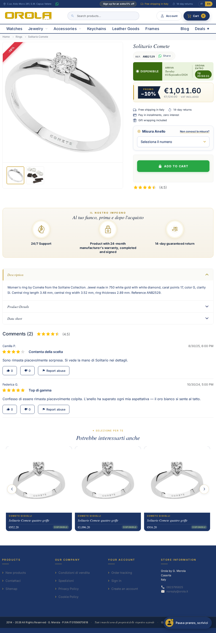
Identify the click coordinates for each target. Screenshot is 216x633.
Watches (14, 28)
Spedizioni (66, 580)
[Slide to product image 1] (15, 175)
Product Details (18, 306)
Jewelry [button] (35, 28)
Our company (67, 559)
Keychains (96, 28)
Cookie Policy (68, 597)
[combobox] (103, 16)
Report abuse (53, 370)
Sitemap (11, 588)
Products (11, 559)
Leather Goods (125, 28)
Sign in (116, 580)
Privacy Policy (68, 588)
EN (208, 3)
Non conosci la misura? (194, 131)
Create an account (124, 588)
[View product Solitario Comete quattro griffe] (39, 479)
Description (15, 274)
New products (15, 572)
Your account (121, 559)
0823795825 (174, 587)
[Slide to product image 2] (35, 175)
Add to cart (176, 166)
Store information (178, 559)
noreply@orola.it (177, 591)
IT (202, 3)
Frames (152, 28)
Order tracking (121, 572)
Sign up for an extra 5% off (118, 3)
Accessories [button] (65, 28)
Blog (185, 28)
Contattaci (13, 580)
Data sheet (14, 318)
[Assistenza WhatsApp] (57, 4)
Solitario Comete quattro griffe (29, 520)
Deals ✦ (202, 28)
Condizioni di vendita (74, 572)
